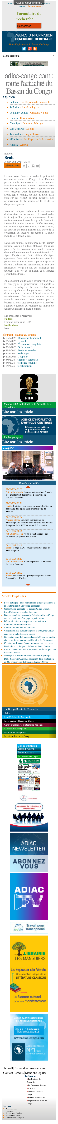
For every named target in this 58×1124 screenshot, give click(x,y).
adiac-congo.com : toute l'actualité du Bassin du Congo (29, 83)
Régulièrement (24, 365)
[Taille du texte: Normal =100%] (28, 166)
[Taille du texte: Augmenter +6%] (24, 166)
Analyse (14, 144)
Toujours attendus (27, 350)
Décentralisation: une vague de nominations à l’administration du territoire (25, 623)
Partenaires (21, 1068)
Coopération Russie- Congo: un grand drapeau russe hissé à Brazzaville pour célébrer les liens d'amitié (28, 645)
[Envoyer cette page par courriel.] (37, 165)
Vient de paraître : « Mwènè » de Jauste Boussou (28, 563)
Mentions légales (35, 1073)
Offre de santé (25, 347)
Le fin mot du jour (19, 112)
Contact (8, 1073)
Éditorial (14, 102)
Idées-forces (16, 139)
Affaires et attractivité (27, 359)
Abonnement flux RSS (14, 1113)
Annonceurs (37, 1068)
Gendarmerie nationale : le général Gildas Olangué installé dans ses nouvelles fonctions (27, 610)
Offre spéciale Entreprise (15, 1117)
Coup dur (23, 356)
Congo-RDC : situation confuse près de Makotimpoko (28, 549)
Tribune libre (16, 134)
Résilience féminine (27, 362)
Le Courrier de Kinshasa (37, 1085)
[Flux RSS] (34, 49)
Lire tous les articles (18, 411)
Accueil (8, 1068)
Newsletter (10, 1111)
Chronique (15, 123)
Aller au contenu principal (29, 2)
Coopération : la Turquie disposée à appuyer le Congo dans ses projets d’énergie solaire (29, 632)
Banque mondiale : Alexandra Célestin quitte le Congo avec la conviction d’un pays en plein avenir (29, 617)
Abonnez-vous (11, 1109)
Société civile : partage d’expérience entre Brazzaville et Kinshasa (28, 577)
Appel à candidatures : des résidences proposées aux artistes (27, 535)
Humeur (14, 118)
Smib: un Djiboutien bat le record (19, 627)
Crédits (19, 1073)
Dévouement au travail (29, 338)
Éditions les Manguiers (36, 1097)
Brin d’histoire (17, 128)
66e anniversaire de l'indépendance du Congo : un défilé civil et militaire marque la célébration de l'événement (29, 638)
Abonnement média (13, 1115)
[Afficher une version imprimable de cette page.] (33, 165)
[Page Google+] (29, 49)
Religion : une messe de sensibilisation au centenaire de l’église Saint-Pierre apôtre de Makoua (29, 508)
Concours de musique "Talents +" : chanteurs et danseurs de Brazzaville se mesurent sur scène (29, 494)
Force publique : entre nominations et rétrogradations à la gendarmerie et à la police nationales (29, 604)
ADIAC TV (32, 1088)
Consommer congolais (29, 344)
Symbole (22, 341)
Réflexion (14, 107)
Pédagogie (23, 353)
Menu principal (11, 55)
